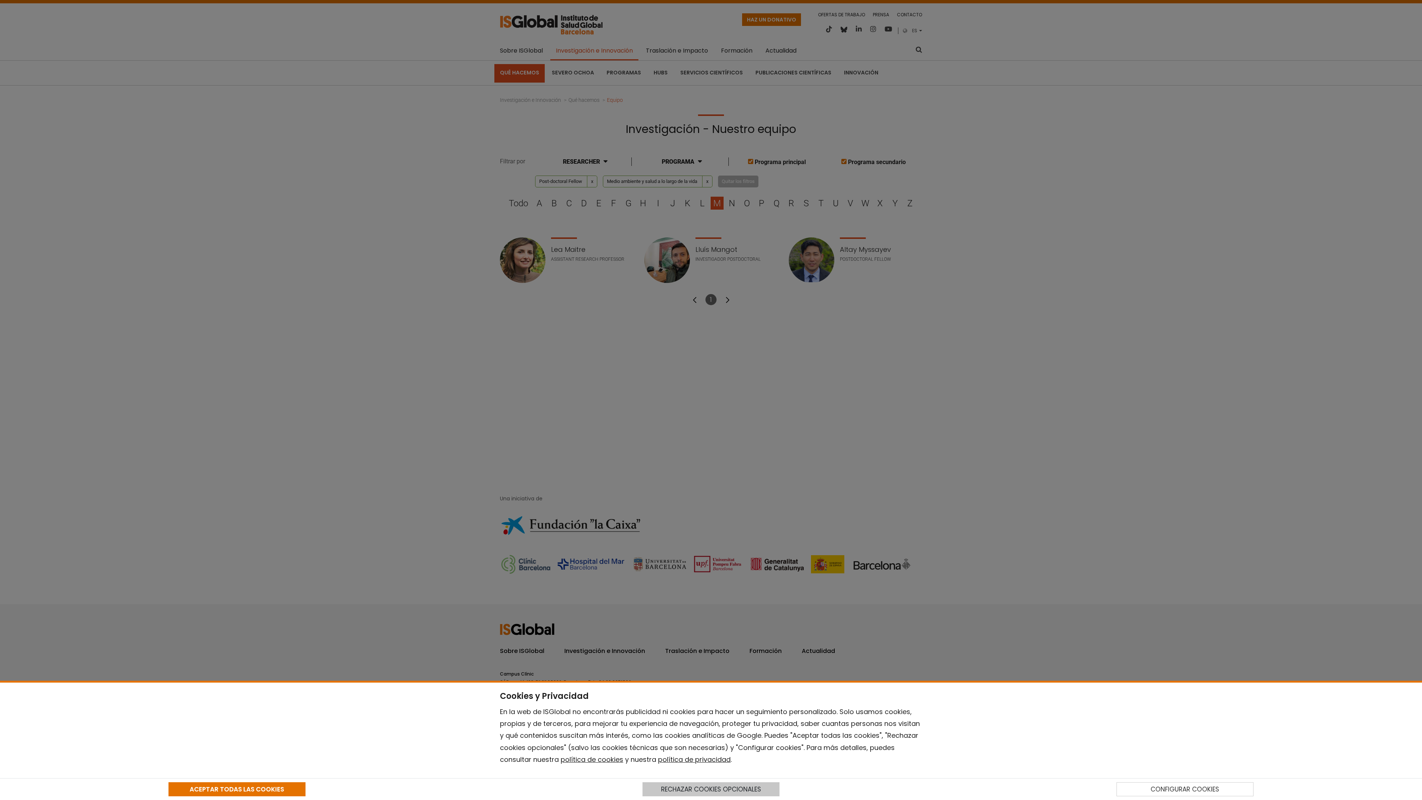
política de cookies (592, 759)
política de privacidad (694, 759)
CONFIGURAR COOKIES (1185, 789)
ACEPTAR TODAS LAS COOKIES (237, 789)
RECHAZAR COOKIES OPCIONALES (711, 789)
